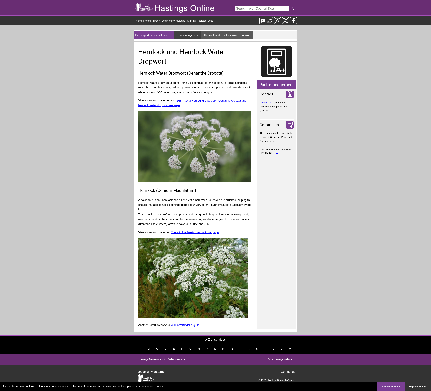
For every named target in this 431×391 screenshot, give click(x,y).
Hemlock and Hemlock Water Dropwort (227, 35)
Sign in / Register (196, 20)
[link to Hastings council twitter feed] (285, 23)
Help (147, 20)
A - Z (275, 152)
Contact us (265, 102)
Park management (188, 35)
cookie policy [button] (155, 386)
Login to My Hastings (173, 20)
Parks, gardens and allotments (153, 35)
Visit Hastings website (280, 359)
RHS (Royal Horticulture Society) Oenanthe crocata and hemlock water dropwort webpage (192, 103)
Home (139, 20)
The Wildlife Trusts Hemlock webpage (195, 232)
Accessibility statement (151, 371)
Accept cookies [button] (391, 386)
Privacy (156, 20)
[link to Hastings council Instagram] (277, 23)
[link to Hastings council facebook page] (293, 23)
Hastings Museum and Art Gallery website (162, 359)
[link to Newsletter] (266, 23)
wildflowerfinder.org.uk (185, 325)
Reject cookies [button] (417, 386)
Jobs (210, 20)
